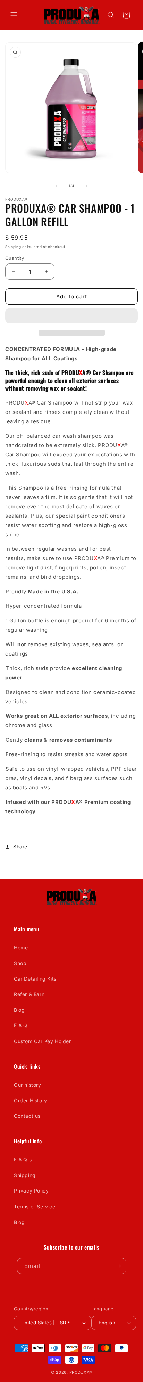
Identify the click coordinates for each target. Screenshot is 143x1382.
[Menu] (14, 15)
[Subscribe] (118, 1266)
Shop (20, 963)
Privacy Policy (31, 1191)
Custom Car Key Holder (42, 1041)
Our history (27, 1085)
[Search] (111, 15)
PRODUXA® (80, 1372)
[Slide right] (86, 186)
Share (20, 847)
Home (21, 947)
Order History (30, 1100)
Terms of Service (35, 1206)
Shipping (13, 246)
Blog (19, 1010)
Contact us (27, 1116)
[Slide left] (56, 186)
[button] (71, 316)
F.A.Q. (21, 1025)
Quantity (14, 258)
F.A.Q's (23, 1159)
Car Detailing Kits (35, 979)
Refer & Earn (29, 994)
